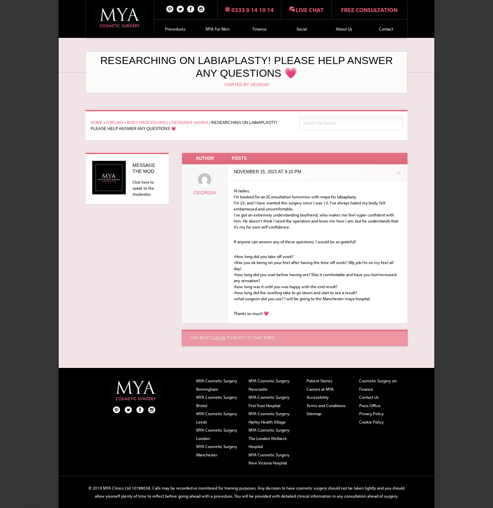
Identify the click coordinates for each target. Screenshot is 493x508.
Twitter (180, 8)
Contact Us (369, 397)
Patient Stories (319, 380)
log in (218, 338)
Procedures (175, 28)
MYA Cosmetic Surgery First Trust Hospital (269, 401)
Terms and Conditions (326, 405)
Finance (260, 28)
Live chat (310, 10)
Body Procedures (147, 122)
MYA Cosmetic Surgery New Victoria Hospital (269, 459)
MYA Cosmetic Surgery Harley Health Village (269, 418)
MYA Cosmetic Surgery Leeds (216, 418)
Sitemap (314, 413)
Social (301, 28)
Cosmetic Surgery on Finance (378, 385)
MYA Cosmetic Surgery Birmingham (216, 385)
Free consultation (369, 10)
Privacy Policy (371, 413)
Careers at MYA (320, 389)
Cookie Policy (371, 422)
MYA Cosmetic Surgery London (216, 434)
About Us (344, 28)
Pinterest (170, 8)
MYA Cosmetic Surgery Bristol (216, 401)
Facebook (191, 8)
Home (97, 122)
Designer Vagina (189, 122)
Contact (386, 28)
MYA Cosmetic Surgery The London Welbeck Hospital (269, 438)
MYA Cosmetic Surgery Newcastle (269, 385)
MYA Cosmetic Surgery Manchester (216, 450)
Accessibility (318, 397)
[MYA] (120, 17)
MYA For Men (217, 28)
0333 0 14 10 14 (252, 10)
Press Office (370, 405)
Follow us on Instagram (201, 8)
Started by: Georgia (246, 84)
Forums (114, 122)
